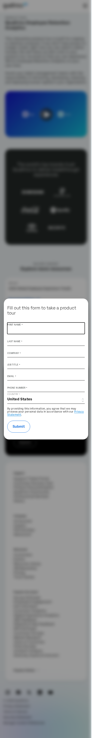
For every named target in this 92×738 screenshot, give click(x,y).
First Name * (15, 324)
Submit (19, 426)
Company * (14, 353)
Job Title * (13, 364)
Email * (11, 376)
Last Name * (14, 341)
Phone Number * (17, 387)
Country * (13, 394)
